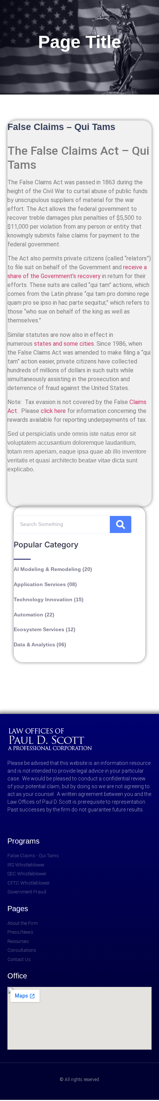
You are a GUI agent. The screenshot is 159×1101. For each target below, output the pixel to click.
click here (53, 410)
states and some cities (64, 343)
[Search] (120, 524)
